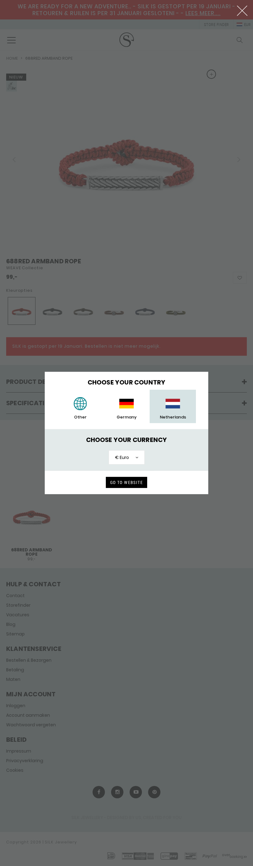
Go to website (126, 482)
